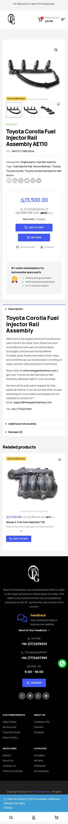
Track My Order (11, 732)
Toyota (56, 166)
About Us (8, 760)
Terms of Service (13, 771)
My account (9, 727)
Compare (49, 247)
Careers (38, 727)
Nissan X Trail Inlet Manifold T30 (25, 522)
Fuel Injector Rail (22, 166)
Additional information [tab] (22, 423)
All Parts (38, 760)
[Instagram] (32, 180)
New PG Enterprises (39, 791)
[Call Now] (62, 663)
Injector (51, 162)
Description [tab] (15, 309)
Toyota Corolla (14, 171)
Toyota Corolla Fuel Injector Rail (43, 171)
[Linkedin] (15, 180)
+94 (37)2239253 (34, 644)
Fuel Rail (41, 162)
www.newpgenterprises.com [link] (39, 370)
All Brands (39, 765)
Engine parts (28, 162)
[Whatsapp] (21, 180)
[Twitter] (26, 180)
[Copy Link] (38, 180)
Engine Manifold (14, 526)
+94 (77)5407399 (21, 409)
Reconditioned (42, 166)
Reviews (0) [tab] (15, 432)
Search (7, 755)
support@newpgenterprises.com (32, 402)
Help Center (10, 721)
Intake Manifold (45, 526)
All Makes (39, 755)
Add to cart (36, 227)
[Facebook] (9, 180)
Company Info (42, 721)
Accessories (41, 771)
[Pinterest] (46, 695)
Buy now (36, 237)
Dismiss (8, 807)
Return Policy (10, 737)
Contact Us (9, 765)
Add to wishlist (27, 247)
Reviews (39, 732)
